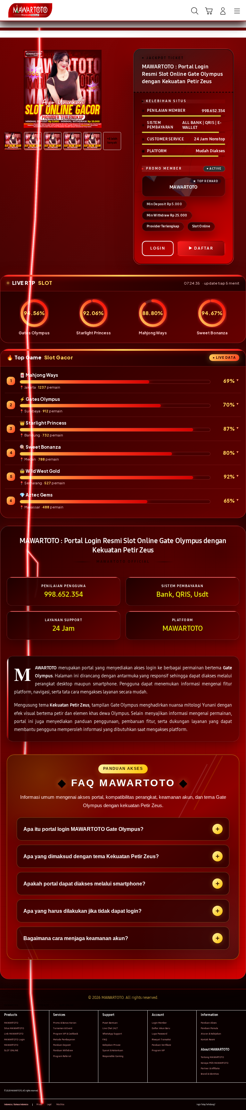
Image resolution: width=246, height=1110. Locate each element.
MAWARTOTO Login (14, 1039)
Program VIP (158, 1050)
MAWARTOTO (11, 1022)
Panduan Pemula (209, 1028)
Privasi (39, 1104)
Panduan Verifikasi (161, 1045)
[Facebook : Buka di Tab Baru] (220, 1105)
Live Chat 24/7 (110, 1028)
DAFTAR (203, 248)
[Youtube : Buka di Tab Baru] (240, 1105)
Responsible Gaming (112, 1056)
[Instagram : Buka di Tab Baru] (233, 1105)
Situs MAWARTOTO (14, 1028)
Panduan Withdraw (63, 1050)
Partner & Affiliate (210, 1068)
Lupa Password (159, 1033)
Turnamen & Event (62, 1028)
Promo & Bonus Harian (64, 1022)
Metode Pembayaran (64, 1039)
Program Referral (62, 1056)
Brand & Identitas (210, 1073)
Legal (49, 1104)
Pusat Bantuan (110, 1022)
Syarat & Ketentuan (112, 1050)
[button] (208, 10)
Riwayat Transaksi (161, 1039)
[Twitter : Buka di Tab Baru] (227, 1105)
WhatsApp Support (112, 1033)
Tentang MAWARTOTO (212, 1057)
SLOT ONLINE (11, 1050)
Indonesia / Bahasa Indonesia (16, 1104)
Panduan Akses (209, 1022)
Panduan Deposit (62, 1045)
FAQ (104, 1039)
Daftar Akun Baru (161, 1028)
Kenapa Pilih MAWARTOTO (214, 1063)
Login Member (159, 1022)
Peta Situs (60, 1104)
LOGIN (157, 248)
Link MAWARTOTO (13, 1033)
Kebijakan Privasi (111, 1045)
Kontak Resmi (208, 1039)
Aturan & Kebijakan (211, 1033)
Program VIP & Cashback (65, 1033)
